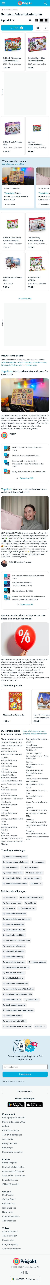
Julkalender (17, 365)
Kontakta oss (8, 1203)
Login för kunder (10, 1179)
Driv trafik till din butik (13, 1167)
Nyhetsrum (7, 1212)
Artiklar (5, 1126)
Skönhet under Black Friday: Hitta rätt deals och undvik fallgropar (23, 617)
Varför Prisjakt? (9, 1162)
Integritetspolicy (10, 1244)
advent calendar (24, 362)
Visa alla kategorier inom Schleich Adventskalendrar (35, 732)
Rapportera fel (25, 298)
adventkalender (40, 362)
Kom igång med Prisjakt (13, 1117)
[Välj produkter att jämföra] (38, 27)
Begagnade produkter (12, 1152)
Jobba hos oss (9, 1207)
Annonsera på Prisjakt (13, 1171)
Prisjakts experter (10, 1130)
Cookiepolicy (8, 1240)
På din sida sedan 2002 (13, 1121)
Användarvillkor (10, 1231)
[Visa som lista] (41, 20)
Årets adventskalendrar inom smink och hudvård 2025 (24, 491)
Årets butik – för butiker (13, 1175)
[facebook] (27, 1272)
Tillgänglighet (9, 1220)
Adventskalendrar (11, 10)
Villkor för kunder (10, 1184)
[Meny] (3, 3)
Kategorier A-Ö (9, 1143)
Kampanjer (7, 1147)
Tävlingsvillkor (9, 1235)
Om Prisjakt (7, 1195)
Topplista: (7, 371)
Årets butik (7, 1139)
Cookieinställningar (11, 1248)
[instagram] (22, 1272)
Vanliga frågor (9, 1199)
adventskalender (8, 362)
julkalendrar (32, 365)
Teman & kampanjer (12, 1134)
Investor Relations (11, 1216)
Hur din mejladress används (14, 1081)
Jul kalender (6, 365)
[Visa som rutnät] (36, 20)
